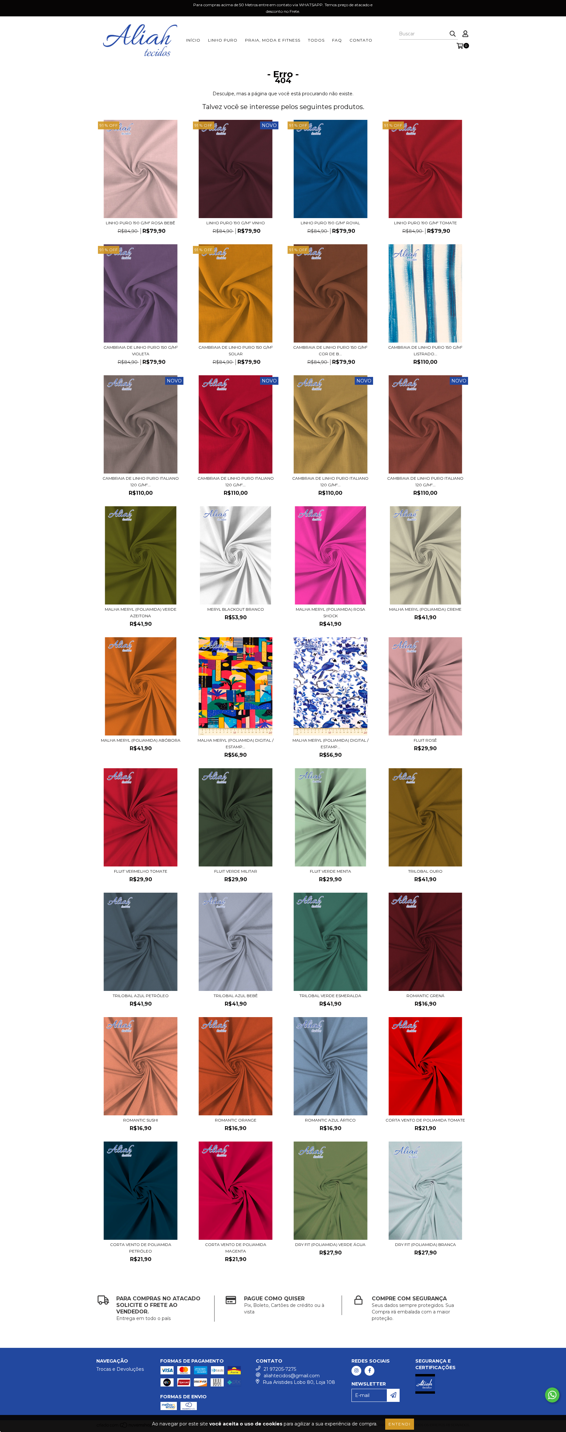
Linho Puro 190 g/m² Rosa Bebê (140, 222)
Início (193, 40)
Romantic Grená (425, 995)
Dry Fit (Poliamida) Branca (425, 1244)
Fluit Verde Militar (235, 871)
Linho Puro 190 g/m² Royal (330, 222)
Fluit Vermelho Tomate (140, 871)
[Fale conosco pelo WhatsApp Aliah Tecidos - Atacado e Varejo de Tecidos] (552, 1395)
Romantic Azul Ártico (330, 1120)
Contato (360, 40)
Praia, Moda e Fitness (272, 40)
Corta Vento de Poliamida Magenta (235, 1248)
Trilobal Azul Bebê (236, 995)
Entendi (399, 1424)
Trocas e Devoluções (120, 1369)
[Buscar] (452, 34)
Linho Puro (222, 40)
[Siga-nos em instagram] (356, 1371)
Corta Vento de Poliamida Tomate (425, 1120)
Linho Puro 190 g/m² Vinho (235, 222)
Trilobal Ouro (425, 871)
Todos (316, 40)
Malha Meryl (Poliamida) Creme (425, 609)
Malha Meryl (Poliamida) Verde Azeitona (141, 612)
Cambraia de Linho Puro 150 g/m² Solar (235, 350)
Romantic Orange (235, 1120)
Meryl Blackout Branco (235, 609)
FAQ (337, 40)
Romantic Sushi (140, 1120)
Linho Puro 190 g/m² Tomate (425, 222)
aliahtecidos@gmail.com (292, 1376)
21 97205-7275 (280, 1369)
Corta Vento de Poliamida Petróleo (140, 1248)
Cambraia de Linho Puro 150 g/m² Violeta (141, 350)
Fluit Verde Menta (330, 871)
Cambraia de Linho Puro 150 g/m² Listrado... (425, 350)
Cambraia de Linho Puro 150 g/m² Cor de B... (330, 350)
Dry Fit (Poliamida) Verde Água (330, 1244)
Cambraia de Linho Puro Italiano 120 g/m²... (141, 481)
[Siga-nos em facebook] (369, 1371)
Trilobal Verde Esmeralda (330, 995)
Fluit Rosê (425, 740)
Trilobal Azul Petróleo (141, 995)
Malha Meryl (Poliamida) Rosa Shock (330, 612)
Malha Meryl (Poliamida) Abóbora (140, 740)
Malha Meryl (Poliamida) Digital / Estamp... (236, 743)
